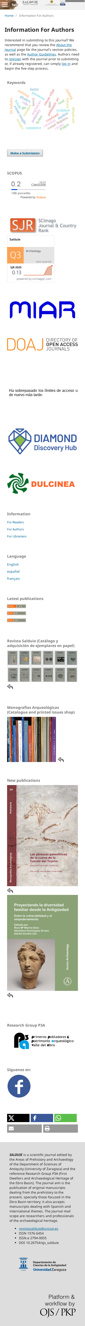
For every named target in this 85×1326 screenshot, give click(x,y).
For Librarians (16, 536)
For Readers (15, 522)
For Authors (15, 529)
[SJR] (30, 281)
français (13, 578)
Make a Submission (25, 153)
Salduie (17, 5)
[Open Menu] (4, 4)
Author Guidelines (41, 54)
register (15, 59)
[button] (18, 1118)
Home (9, 15)
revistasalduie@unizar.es (38, 1228)
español (13, 571)
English (13, 564)
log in (66, 63)
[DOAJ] (42, 349)
